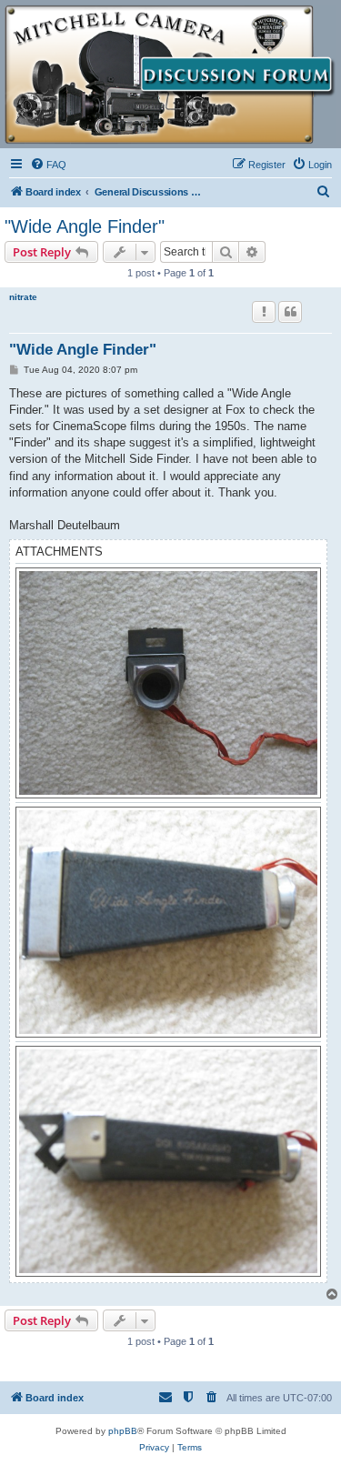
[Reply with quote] (290, 312)
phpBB (122, 1431)
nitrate (23, 297)
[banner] (170, 74)
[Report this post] (264, 312)
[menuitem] (48, 165)
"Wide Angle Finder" (85, 226)
